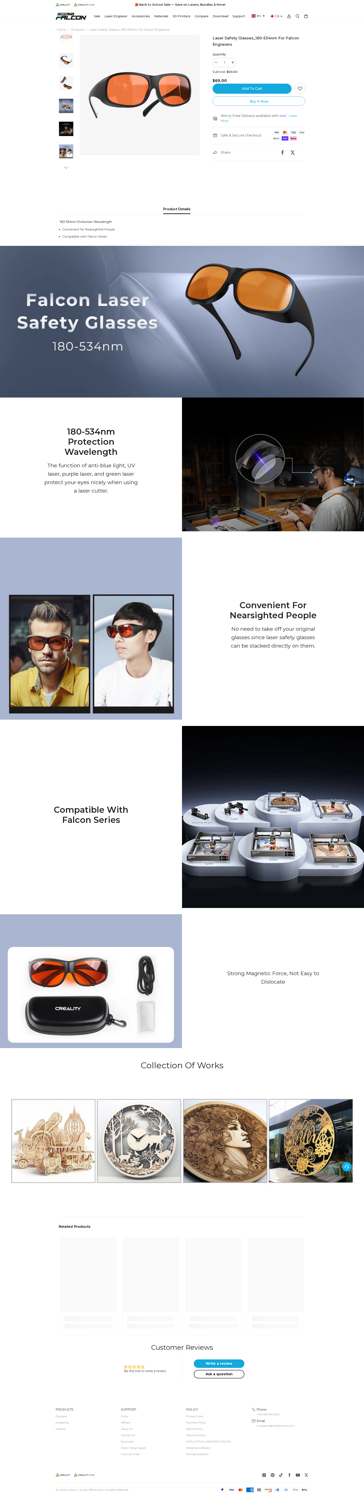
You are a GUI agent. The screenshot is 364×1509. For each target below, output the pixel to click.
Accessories (62, 1422)
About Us (126, 1428)
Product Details (176, 209)
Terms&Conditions (197, 1454)
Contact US (128, 1435)
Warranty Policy (196, 1435)
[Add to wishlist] (300, 88)
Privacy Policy (194, 1416)
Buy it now (259, 101)
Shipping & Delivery (198, 1447)
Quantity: (219, 54)
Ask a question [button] (219, 1374)
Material (61, 1428)
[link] (182, 322)
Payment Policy (196, 1422)
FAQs (124, 1416)
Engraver (61, 1416)
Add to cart (252, 89)
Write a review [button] (219, 1364)
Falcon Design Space (133, 1447)
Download (127, 1441)
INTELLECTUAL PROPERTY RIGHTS (208, 1441)
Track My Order (130, 1454)
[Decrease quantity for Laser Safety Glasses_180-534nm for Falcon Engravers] (216, 62)
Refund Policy (194, 1428)
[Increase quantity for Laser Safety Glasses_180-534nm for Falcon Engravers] (232, 62)
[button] (258, 16)
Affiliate (125, 1422)
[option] (140, 95)
